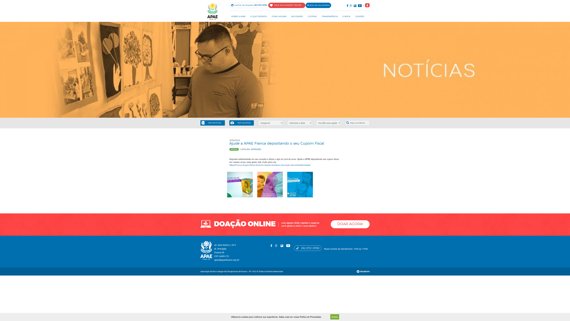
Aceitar (334, 316)
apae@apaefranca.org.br (226, 259)
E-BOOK (346, 16)
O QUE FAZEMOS (258, 16)
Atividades (256, 149)
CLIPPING (312, 16)
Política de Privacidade (310, 316)
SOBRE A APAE (238, 16)
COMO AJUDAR (279, 16)
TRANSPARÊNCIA (330, 16)
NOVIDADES (297, 16)
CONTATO (359, 16)
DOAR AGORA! (350, 224)
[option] (285, 70)
